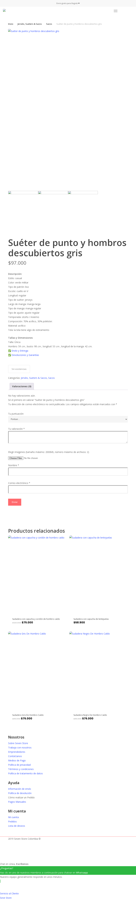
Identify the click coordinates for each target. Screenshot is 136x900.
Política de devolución (20, 793)
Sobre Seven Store (18, 743)
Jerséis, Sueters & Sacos (30, 23)
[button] (115, 11)
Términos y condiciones (21, 769)
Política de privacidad (19, 764)
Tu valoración (16, 428)
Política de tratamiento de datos (25, 773)
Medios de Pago (17, 760)
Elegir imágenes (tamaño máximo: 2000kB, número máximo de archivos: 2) (48, 452)
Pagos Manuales (17, 801)
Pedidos (12, 821)
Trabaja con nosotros (20, 747)
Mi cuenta (13, 817)
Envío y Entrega (20, 350)
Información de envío (19, 788)
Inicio (10, 23)
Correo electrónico (19, 483)
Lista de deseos (16, 825)
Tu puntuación (16, 413)
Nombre (13, 465)
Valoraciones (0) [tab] (21, 386)
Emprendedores (16, 751)
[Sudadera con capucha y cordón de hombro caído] (37, 574)
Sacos (49, 23)
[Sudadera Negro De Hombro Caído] (98, 671)
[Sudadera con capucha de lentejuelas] (98, 574)
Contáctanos (15, 756)
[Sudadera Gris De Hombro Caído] (37, 671)
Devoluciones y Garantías (26, 355)
